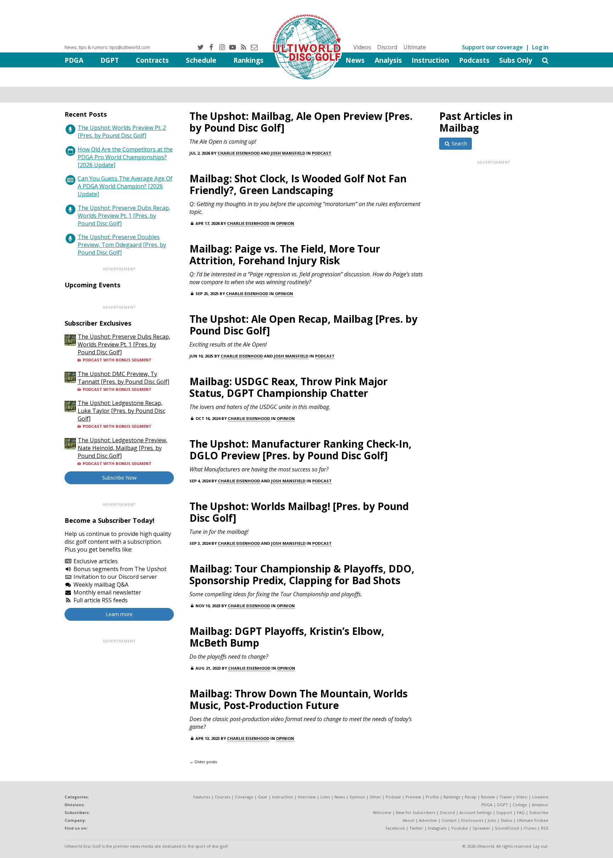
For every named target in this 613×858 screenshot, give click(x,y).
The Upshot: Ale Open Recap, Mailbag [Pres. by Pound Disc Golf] (303, 324)
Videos (362, 47)
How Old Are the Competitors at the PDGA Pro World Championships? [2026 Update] (125, 157)
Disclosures (472, 820)
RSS (544, 828)
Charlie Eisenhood (238, 153)
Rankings (248, 60)
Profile (432, 796)
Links (325, 796)
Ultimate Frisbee (532, 820)
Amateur (540, 804)
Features (201, 796)
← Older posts (203, 761)
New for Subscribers (415, 812)
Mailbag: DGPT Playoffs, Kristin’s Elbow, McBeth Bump (286, 636)
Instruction (430, 60)
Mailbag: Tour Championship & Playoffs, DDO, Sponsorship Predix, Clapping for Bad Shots (301, 574)
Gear (262, 796)
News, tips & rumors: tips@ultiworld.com (107, 47)
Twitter (416, 828)
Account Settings (475, 812)
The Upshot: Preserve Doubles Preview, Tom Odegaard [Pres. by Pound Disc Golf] (122, 244)
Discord (387, 47)
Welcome (382, 812)
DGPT (109, 60)
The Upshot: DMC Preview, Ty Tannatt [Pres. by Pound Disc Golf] (123, 378)
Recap (470, 796)
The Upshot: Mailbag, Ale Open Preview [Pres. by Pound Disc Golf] (301, 121)
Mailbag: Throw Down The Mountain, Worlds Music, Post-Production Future (298, 699)
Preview (413, 796)
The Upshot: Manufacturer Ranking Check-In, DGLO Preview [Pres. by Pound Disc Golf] (300, 449)
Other (375, 796)
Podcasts (474, 60)
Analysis (388, 60)
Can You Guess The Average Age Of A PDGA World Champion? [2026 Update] (125, 186)
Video (522, 796)
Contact (449, 820)
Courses (222, 796)
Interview (307, 796)
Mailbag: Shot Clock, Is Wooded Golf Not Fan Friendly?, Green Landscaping (298, 184)
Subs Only (515, 60)
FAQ (521, 812)
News (355, 60)
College (520, 804)
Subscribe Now (119, 477)
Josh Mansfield (288, 153)
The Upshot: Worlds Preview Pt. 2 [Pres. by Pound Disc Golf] (122, 131)
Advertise (428, 820)
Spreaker (481, 828)
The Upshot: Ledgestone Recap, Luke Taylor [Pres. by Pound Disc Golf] (121, 410)
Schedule (201, 60)
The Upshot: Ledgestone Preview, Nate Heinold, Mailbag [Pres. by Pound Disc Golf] (122, 448)
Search (458, 143)
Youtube (459, 828)
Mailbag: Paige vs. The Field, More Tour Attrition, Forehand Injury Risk (284, 254)
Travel (505, 796)
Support (504, 812)
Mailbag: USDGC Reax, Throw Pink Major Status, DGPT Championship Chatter (288, 387)
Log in (540, 47)
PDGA (74, 60)
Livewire (540, 796)
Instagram (437, 828)
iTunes (530, 828)
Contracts (152, 60)
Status (506, 820)
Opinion (285, 223)
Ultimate (414, 47)
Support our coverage (492, 47)
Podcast (321, 153)
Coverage (244, 796)
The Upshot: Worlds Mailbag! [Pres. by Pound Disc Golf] (299, 512)
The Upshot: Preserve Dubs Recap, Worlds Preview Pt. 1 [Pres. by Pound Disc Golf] (124, 215)
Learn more (119, 614)
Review (488, 796)
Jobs (492, 820)
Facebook (395, 828)
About (408, 820)
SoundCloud (507, 828)
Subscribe (538, 812)
